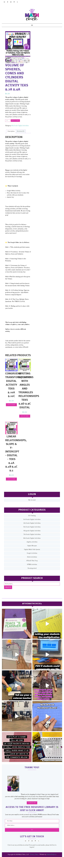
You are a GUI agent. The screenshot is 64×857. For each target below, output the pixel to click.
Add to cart (15, 120)
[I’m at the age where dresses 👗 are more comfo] (47, 685)
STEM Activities (32, 564)
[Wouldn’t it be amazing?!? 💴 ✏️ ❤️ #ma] (47, 655)
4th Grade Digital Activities (31, 523)
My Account (32, 500)
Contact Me (32, 802)
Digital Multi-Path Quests (32, 549)
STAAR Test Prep (32, 560)
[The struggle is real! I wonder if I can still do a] (17, 685)
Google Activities (32, 553)
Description (11, 131)
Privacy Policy (34, 854)
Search (8, 587)
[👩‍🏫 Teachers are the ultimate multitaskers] (17, 716)
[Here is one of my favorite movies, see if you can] (17, 747)
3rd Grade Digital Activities (31, 519)
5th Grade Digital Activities (31, 527)
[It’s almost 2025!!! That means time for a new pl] (17, 624)
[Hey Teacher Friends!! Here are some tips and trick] (47, 747)
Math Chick (32, 14)
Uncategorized (32, 568)
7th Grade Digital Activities (31, 534)
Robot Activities (32, 557)
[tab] (11, 131)
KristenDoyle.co (51, 854)
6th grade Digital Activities (32, 530)
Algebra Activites (32, 542)
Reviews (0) (20, 131)
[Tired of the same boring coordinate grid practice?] (17, 655)
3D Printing (32, 515)
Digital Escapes (32, 545)
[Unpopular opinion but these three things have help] (47, 624)
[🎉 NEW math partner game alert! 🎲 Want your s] (47, 716)
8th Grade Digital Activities (20, 125)
